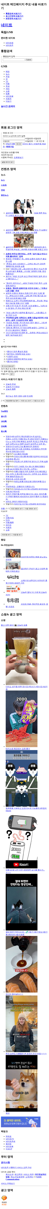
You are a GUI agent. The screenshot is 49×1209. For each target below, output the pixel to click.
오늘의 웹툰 (11, 389)
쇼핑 (8, 91)
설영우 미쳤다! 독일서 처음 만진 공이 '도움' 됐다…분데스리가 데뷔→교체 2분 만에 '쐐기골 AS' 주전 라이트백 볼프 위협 (26, 295)
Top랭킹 (4, 411)
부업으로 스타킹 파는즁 (16, 479)
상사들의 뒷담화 (21, 454)
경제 (20, 396)
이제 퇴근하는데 (13, 491)
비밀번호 (29, 138)
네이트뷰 (9, 96)
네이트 (6, 25)
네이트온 (9, 45)
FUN (8, 520)
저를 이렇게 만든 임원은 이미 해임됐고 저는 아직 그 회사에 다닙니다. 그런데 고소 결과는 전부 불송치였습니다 (27, 474)
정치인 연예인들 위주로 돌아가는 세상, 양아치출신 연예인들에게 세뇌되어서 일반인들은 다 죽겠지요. (27, 496)
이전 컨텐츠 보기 (17, 509)
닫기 (12, 374)
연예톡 (4, 426)
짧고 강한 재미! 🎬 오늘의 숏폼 (14, 625)
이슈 (9, 1149)
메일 (8, 72)
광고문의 (18, 1174)
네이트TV (10, 1139)
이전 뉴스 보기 (26, 401)
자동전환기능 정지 (12, 401)
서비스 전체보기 (8, 1183)
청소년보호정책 (17, 1177)
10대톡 (4, 421)
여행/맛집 (10, 518)
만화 (8, 84)
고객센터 (29, 1177)
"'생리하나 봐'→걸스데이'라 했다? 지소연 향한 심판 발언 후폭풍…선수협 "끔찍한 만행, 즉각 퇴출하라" (26, 271)
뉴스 (8, 74)
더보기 (8, 101)
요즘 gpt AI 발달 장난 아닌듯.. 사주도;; (22, 469)
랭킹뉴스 (5, 195)
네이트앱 (9, 43)
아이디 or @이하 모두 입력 (14, 136)
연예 (3, 190)
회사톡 (4, 431)
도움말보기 (18, 157)
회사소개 (9, 1174)
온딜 (8, 77)
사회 (24, 396)
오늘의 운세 (11, 384)
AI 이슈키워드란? (8, 366)
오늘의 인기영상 (13, 387)
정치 (16, 396)
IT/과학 (30, 396)
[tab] (27, 516)
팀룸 (8, 94)
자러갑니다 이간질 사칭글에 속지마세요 (31, 489)
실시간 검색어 (8, 106)
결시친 (4, 416)
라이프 (8, 525)
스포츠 (4, 185)
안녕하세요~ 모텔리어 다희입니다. (20, 486)
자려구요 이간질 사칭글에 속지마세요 (30, 504)
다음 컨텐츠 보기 (31, 509)
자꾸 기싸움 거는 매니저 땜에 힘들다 (29, 466)
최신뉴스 (9, 396)
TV (7, 81)
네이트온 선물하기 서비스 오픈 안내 (16, 1167)
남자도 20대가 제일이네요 (17, 501)
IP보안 (10, 144)
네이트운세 (10, 1141)
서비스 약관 (29, 1174)
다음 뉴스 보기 (39, 401)
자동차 (8, 99)
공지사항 (5, 1162)
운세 (8, 86)
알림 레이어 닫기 (8, 162)
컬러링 (8, 1144)
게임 (8, 89)
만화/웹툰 (10, 522)
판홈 (3, 509)
